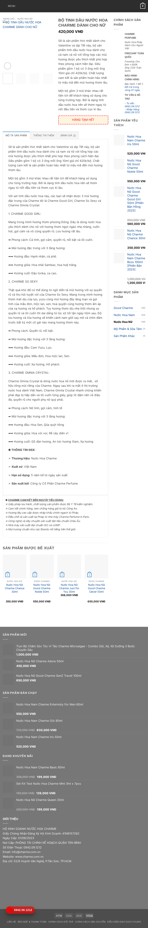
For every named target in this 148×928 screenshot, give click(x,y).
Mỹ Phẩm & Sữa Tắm (128, 329)
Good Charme (123, 308)
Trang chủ (8, 19)
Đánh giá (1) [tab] (68, 135)
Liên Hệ (11, 921)
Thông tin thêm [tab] (43, 135)
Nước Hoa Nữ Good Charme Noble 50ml (41, 588)
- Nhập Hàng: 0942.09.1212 (132, 111)
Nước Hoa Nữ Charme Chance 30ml (14, 588)
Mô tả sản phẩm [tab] (16, 135)
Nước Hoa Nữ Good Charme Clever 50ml (96, 588)
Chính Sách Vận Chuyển (90, 921)
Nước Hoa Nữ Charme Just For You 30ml (69, 588)
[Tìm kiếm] (19, 6)
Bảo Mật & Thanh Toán (32, 921)
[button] (9, 6)
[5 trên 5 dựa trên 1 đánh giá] (102, 32)
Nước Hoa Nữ (25, 19)
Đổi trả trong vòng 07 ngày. (133, 88)
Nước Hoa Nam (124, 315)
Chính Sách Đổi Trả (60, 921)
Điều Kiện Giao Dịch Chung (124, 921)
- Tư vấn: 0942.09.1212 (132, 105)
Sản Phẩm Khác (124, 336)
